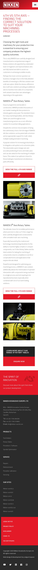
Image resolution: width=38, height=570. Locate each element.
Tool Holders (7, 438)
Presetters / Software (10, 445)
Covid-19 (6, 536)
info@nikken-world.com (15, 424)
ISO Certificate (8, 541)
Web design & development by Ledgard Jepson (18, 557)
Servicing (6, 475)
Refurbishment (8, 467)
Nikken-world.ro (8, 504)
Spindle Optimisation (10, 449)
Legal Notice (8, 521)
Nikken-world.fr (8, 511)
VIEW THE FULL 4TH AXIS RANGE (18, 169)
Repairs (5, 463)
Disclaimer (7, 531)
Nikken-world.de (8, 500)
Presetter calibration (9, 471)
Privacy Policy (8, 526)
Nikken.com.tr (7, 496)
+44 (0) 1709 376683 (13, 421)
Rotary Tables (7, 442)
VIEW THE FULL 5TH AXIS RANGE (18, 291)
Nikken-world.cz (8, 488)
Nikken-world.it (8, 492)
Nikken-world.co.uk (9, 507)
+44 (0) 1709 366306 (12, 419)
